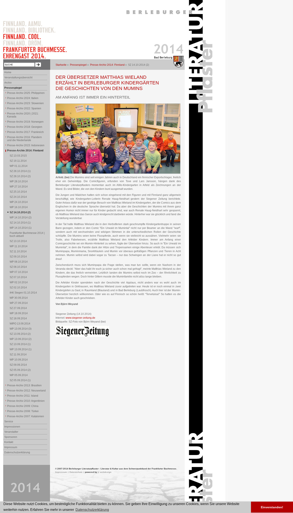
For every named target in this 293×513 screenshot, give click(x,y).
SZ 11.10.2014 (18, 251)
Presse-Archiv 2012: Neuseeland (26, 390)
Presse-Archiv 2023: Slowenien (25, 103)
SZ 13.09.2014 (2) (20, 333)
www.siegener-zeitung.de (80, 317)
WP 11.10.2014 (18, 246)
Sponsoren (10, 436)
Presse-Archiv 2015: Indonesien (25, 145)
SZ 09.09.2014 (18, 364)
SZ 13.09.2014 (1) (20, 344)
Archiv (8, 82)
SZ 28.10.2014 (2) (20, 176)
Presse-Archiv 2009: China (22, 406)
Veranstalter (11, 431)
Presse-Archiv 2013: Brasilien (24, 385)
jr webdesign (104, 472)
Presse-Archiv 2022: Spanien (24, 108)
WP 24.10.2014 (19, 202)
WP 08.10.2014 (19, 261)
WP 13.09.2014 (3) (21, 328)
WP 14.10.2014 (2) (21, 217)
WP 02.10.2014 (19, 282)
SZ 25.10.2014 (18, 191)
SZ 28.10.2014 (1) (20, 171)
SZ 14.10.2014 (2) (20, 212)
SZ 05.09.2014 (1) (20, 380)
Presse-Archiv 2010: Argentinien (26, 400)
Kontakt (8, 442)
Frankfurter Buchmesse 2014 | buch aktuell (27, 234)
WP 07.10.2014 (19, 272)
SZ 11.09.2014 (18, 354)
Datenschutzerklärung (17, 452)
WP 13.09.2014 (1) (21, 349)
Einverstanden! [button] (272, 507)
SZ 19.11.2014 (18, 160)
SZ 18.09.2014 (18, 318)
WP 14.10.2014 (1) (21, 227)
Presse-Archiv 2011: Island (22, 395)
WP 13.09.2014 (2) (21, 339)
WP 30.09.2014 (19, 297)
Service (8, 421)
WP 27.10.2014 (19, 186)
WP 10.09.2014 (19, 359)
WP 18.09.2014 (19, 313)
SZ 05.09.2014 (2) (20, 369)
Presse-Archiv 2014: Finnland (107, 64)
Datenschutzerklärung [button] (92, 509)
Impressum (10, 447)
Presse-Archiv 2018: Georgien (24, 126)
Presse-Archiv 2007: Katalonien (25, 416)
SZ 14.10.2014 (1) (20, 222)
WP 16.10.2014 (19, 207)
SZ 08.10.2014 (18, 266)
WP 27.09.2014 (19, 302)
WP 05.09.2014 (19, 375)
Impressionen (12, 426)
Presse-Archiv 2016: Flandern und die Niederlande (24, 139)
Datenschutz (75, 472)
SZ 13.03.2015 (18, 155)
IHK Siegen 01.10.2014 (23, 292)
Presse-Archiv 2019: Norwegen (25, 121)
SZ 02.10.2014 (18, 287)
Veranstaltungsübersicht (18, 77)
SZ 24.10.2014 (18, 196)
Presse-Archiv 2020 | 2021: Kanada (23, 115)
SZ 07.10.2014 (18, 277)
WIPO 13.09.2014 (20, 323)
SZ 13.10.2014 (18, 241)
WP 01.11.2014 (18, 165)
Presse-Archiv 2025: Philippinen (26, 92)
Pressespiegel (78, 64)
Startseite (61, 64)
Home (7, 72)
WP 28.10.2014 (19, 181)
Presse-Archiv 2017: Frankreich (25, 132)
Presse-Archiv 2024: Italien (22, 98)
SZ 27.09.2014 (18, 308)
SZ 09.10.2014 (18, 256)
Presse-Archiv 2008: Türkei (23, 411)
